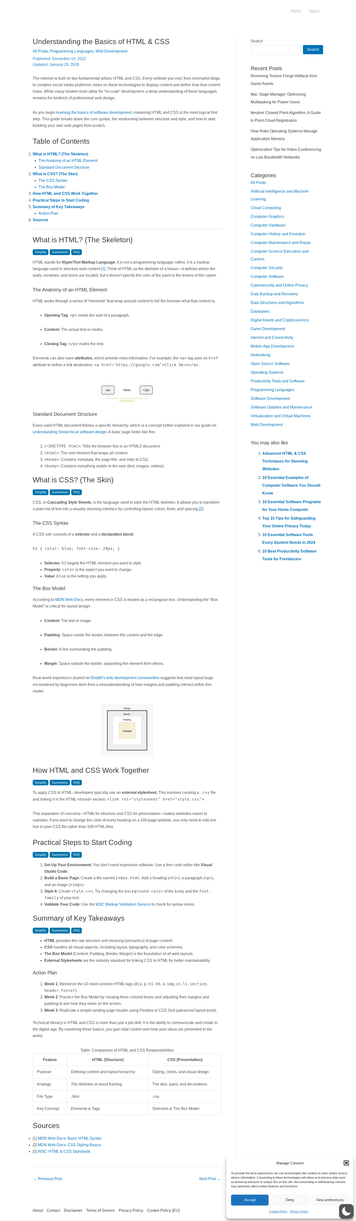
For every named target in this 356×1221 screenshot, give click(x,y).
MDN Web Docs (69, 600)
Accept (249, 1200)
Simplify (40, 252)
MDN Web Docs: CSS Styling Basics (69, 1145)
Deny (290, 1200)
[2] (201, 509)
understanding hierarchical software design (70, 432)
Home (295, 11)
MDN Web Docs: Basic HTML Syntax (69, 1138)
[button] (346, 1162)
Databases (260, 311)
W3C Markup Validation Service (123, 904)
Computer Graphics (267, 216)
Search (257, 41)
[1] (103, 269)
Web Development (111, 51)
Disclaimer (73, 1210)
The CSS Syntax (53, 180)
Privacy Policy (299, 1211)
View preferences (330, 1200)
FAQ (76, 252)
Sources (40, 220)
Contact (53, 1210)
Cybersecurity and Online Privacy (279, 285)
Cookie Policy (278, 1211)
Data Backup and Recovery (274, 294)
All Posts (40, 51)
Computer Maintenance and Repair (281, 243)
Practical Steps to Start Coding (61, 200)
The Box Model (52, 187)
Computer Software (267, 276)
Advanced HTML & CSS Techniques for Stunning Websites (285, 461)
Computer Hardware (268, 225)
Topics (313, 11)
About (38, 1210)
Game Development (268, 329)
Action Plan (48, 213)
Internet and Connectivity (272, 337)
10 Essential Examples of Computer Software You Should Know (291, 485)
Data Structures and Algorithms (277, 303)
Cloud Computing (266, 208)
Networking (260, 355)
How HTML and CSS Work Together (65, 193)
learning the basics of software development (94, 112)
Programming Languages (71, 51)
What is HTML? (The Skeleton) (60, 154)
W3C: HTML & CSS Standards (64, 1151)
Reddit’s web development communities (125, 678)
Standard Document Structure (64, 167)
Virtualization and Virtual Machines (280, 416)
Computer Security (267, 268)
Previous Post (47, 1179)
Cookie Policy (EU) (163, 1210)
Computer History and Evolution (278, 234)
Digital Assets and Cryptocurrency (280, 320)
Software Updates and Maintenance (281, 407)
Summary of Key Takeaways (59, 207)
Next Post (210, 1179)
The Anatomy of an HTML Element (68, 161)
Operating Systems (267, 372)
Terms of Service (100, 1210)
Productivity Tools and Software (278, 381)
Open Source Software (270, 364)
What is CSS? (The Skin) (55, 174)
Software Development (270, 398)
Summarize (60, 252)
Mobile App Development (272, 346)
